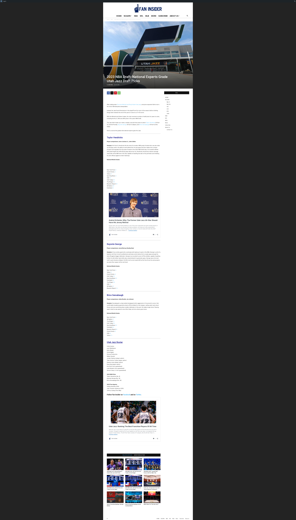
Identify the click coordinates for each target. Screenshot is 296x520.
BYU (168, 111)
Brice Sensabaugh (144, 124)
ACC (168, 109)
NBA (136, 16)
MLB (147, 16)
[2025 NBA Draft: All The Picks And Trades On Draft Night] (133, 464)
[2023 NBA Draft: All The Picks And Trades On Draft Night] (133, 481)
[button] (187, 16)
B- (117, 184)
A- (110, 178)
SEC (168, 106)
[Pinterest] (115, 92)
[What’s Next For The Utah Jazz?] (152, 497)
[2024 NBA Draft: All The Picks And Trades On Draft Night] (115, 481)
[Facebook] (108, 92)
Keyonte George (122, 124)
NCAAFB (127, 16)
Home (108, 19)
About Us (174, 16)
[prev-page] (108, 509)
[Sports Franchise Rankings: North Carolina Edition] (133, 497)
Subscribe (163, 16)
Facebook (126, 395)
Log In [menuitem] (4, 1)
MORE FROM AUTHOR (139, 455)
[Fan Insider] (148, 8)
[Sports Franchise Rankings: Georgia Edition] (115, 497)
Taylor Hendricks (150, 122)
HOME (119, 16)
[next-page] (110, 509)
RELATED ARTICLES (127, 455)
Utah (168, 113)
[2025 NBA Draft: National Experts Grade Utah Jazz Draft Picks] (115, 464)
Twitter (138, 395)
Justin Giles (110, 84)
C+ (117, 288)
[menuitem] (1, 1)
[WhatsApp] (119, 92)
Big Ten (169, 104)
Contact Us (169, 129)
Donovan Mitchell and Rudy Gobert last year (129, 104)
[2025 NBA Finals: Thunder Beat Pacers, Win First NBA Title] (152, 464)
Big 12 (168, 102)
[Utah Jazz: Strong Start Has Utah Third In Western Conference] (152, 481)
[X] (111, 92)
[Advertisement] (134, 99)
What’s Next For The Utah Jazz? (151, 504)
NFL (141, 16)
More (153, 16)
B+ (114, 180)
